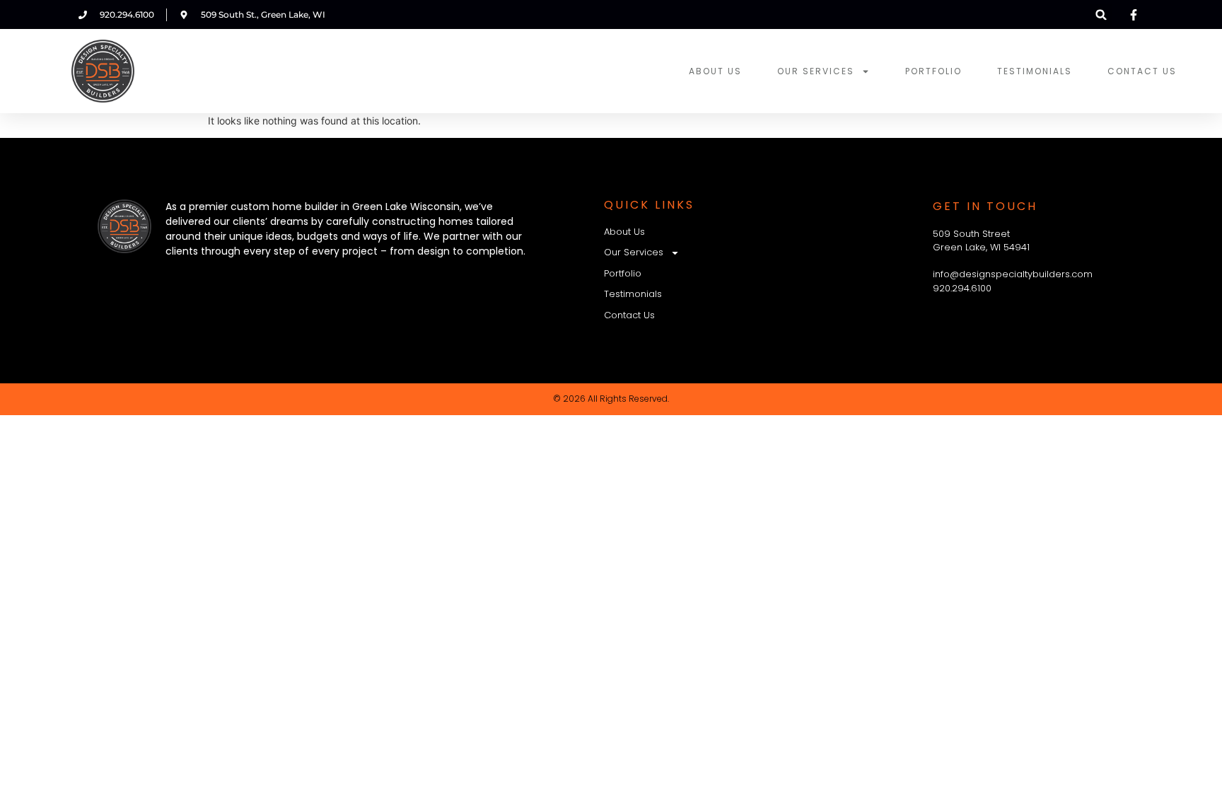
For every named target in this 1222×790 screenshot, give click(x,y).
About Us (715, 71)
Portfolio (933, 71)
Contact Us (1142, 71)
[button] (1101, 14)
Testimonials (1034, 71)
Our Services (815, 71)
